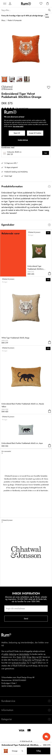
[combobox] (13, 750)
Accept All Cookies (35, 133)
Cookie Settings (23, 140)
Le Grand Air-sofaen (19, 663)
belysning (12, 654)
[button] (13, 750)
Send (26, 618)
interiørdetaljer (24, 654)
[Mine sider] (10, 3)
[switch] (26, 186)
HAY (40, 657)
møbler (5, 654)
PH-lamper (38, 660)
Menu (34, 657)
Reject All (17, 133)
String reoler (26, 660)
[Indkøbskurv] (47, 3)
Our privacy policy (18, 126)
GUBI (24, 657)
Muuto (19, 657)
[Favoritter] (41, 3)
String (29, 657)
